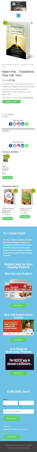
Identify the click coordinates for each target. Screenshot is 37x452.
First (4, 406)
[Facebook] (10, 124)
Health (9, 65)
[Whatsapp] (26, 124)
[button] (18, 305)
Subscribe (11, 418)
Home (4, 65)
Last (20, 406)
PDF (6, 117)
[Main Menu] (18, 15)
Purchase (7, 177)
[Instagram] (18, 124)
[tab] (18, 131)
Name (5, 399)
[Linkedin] (22, 124)
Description (6, 131)
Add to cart (11, 101)
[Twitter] (14, 124)
